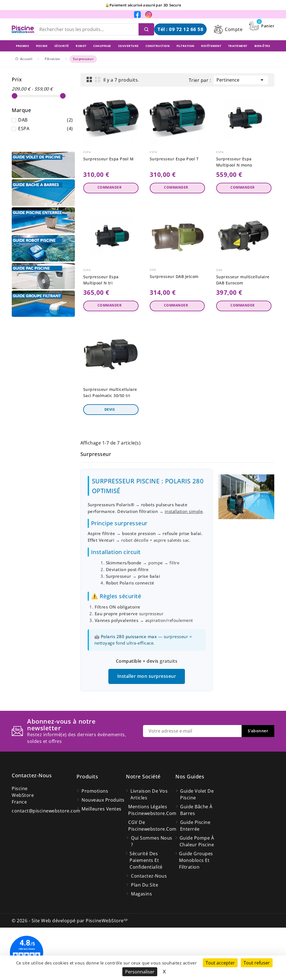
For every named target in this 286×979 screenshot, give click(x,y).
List (98, 79)
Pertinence (240, 80)
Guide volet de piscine (197, 794)
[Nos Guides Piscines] (43, 165)
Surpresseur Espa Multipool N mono (234, 162)
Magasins (141, 894)
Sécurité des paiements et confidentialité (146, 860)
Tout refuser (257, 963)
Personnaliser (139, 972)
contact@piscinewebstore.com (46, 811)
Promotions (95, 791)
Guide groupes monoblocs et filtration (196, 860)
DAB (45, 120)
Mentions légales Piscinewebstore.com (151, 810)
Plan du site (144, 885)
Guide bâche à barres (196, 810)
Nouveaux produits (103, 800)
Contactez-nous (32, 775)
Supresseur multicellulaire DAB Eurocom (243, 280)
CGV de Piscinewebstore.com (151, 825)
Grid (89, 79)
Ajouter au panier (111, 188)
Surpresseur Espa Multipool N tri (101, 280)
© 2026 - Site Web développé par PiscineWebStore (70, 921)
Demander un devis (111, 409)
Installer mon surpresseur (146, 676)
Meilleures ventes (101, 809)
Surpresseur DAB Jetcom (174, 276)
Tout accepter (220, 963)
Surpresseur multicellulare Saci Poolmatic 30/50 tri (110, 392)
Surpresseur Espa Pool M (108, 158)
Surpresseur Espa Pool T (174, 158)
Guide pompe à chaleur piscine (197, 841)
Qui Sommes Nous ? (151, 841)
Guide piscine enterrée (195, 825)
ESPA (45, 128)
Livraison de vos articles (149, 794)
